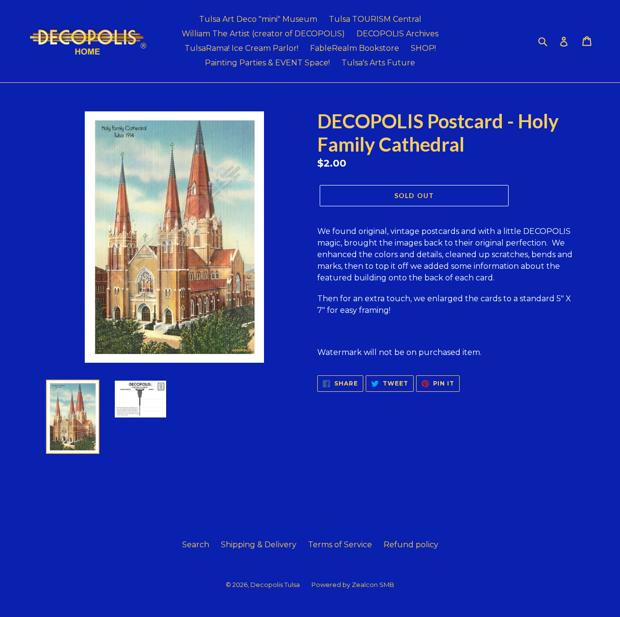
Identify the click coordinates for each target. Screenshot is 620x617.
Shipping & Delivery (258, 544)
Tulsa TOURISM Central (375, 19)
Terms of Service (340, 544)
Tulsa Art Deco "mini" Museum (258, 19)
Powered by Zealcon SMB (352, 584)
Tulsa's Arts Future (378, 62)
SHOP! (423, 48)
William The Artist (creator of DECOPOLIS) (263, 33)
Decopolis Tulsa (275, 584)
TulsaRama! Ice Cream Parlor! (241, 48)
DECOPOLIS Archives (397, 33)
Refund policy (411, 544)
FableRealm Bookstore (354, 48)
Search (195, 544)
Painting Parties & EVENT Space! (267, 62)
